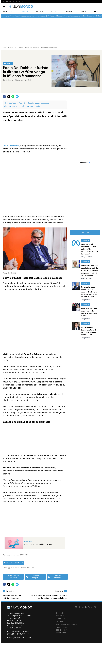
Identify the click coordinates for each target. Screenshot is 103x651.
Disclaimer (60, 621)
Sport (84, 12)
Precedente (10, 591)
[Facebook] (7, 2)
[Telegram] (14, 2)
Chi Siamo (59, 613)
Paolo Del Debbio (11, 145)
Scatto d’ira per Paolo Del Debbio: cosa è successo (27, 103)
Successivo (59, 591)
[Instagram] (4, 2)
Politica (39, 12)
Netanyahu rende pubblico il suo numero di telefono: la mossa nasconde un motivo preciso (89, 292)
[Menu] (5, 6)
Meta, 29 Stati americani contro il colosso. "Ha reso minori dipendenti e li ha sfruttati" (89, 249)
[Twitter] (23, 2)
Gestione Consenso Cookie (66, 624)
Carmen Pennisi (8, 80)
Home (5, 47)
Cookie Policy (61, 630)
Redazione (60, 616)
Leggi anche (85, 232)
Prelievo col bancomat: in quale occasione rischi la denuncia (62, 16)
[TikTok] (20, 2)
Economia (69, 12)
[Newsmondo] (20, 6)
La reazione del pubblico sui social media (22, 106)
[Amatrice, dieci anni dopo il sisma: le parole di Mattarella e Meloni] (76, 311)
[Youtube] (10, 2)
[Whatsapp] (16, 2)
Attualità (7, 12)
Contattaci (60, 619)
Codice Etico (61, 633)
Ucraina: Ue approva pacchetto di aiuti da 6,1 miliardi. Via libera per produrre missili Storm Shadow (89, 270)
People (54, 12)
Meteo (97, 12)
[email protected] (13, 618)
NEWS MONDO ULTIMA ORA (13, 563)
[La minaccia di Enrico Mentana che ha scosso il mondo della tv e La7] (76, 330)
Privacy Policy (61, 627)
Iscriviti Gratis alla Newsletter (13, 577)
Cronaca (24, 12)
